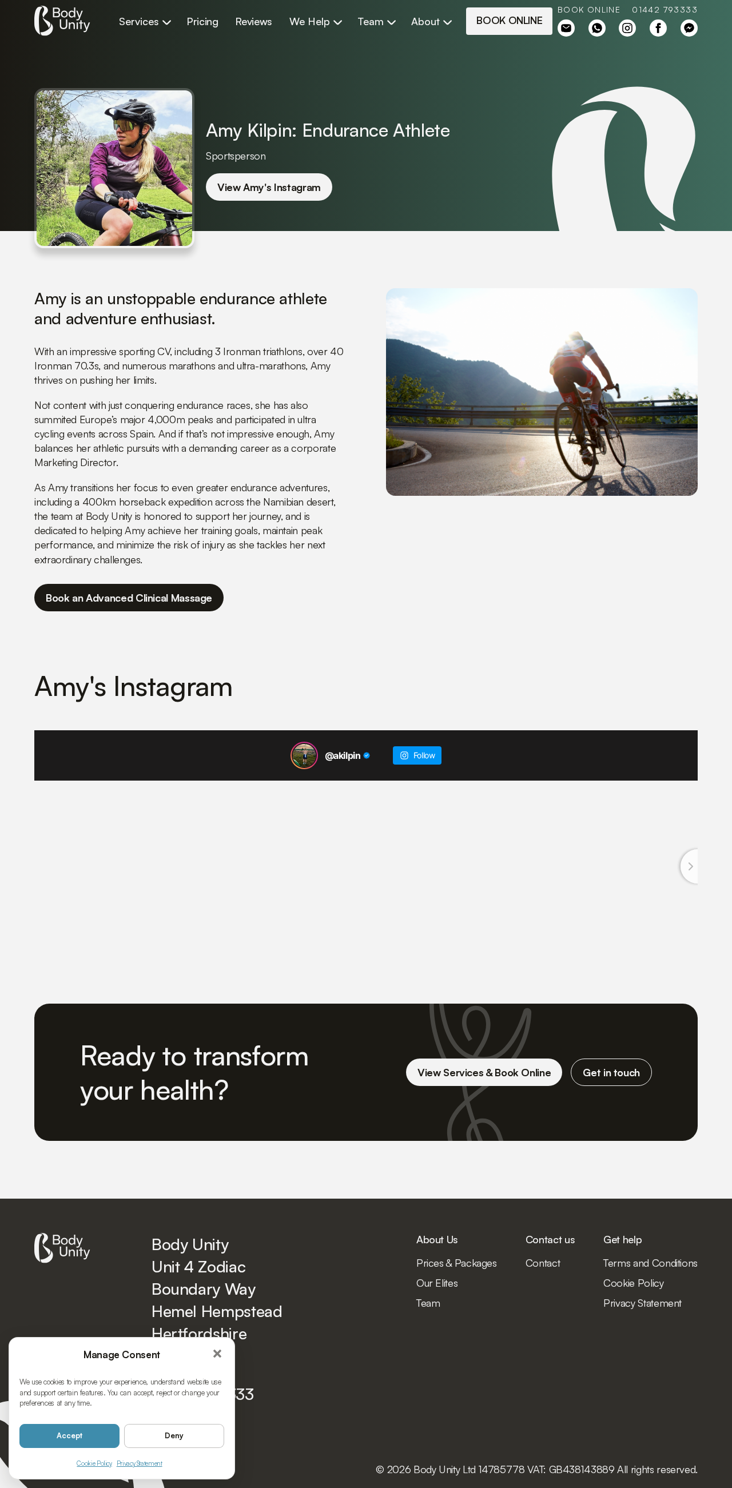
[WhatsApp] (597, 28)
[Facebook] (566, 28)
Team (370, 21)
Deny (174, 1435)
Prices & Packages (456, 1262)
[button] (218, 1354)
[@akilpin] (304, 755)
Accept (69, 1435)
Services (139, 21)
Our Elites (437, 1282)
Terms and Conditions (650, 1262)
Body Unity (62, 21)
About (425, 21)
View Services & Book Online (484, 1072)
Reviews (253, 21)
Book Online (509, 20)
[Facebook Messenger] (689, 28)
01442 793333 (665, 10)
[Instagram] (627, 28)
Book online (589, 10)
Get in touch (611, 1072)
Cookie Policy (94, 1463)
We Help (309, 21)
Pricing (202, 21)
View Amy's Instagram (269, 187)
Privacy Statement (139, 1463)
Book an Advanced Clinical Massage (129, 597)
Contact (543, 1262)
